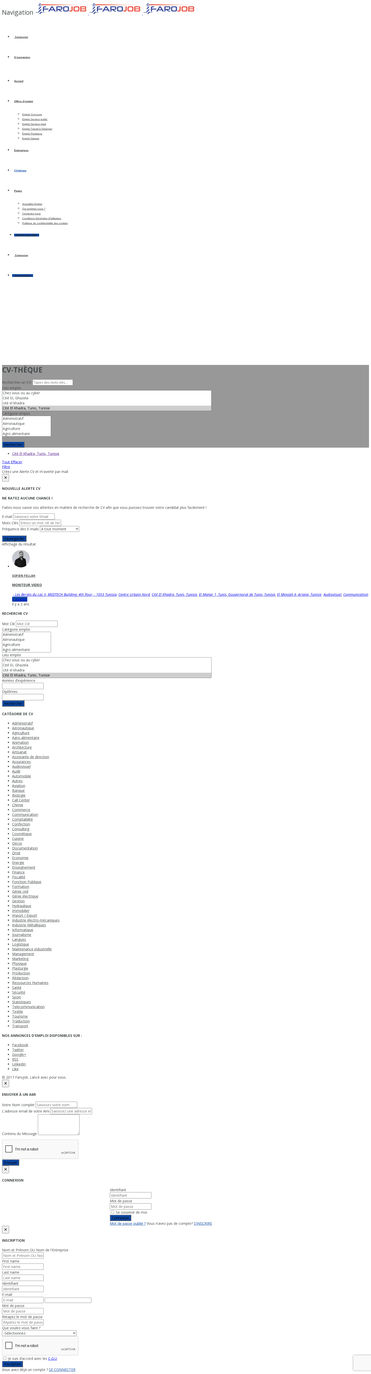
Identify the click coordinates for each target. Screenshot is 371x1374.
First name (10, 1261)
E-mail (7, 516)
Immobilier (21, 910)
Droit (16, 852)
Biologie (18, 795)
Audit (16, 771)
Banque (18, 790)
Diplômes (10, 691)
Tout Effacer (12, 462)
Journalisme (21, 934)
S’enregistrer (22, 57)
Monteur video (27, 584)
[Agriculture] (26, 428)
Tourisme (20, 1016)
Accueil (18, 81)
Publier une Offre (26, 235)
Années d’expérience (18, 680)
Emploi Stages (30, 138)
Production (21, 973)
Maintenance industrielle (32, 949)
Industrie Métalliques (29, 925)
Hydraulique (21, 905)
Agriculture (21, 732)
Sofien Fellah (23, 576)
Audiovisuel (332, 594)
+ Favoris (19, 599)
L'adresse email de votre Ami (25, 1111)
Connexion (21, 37)
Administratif (22, 723)
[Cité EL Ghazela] (106, 398)
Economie (20, 857)
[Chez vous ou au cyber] (106, 393)
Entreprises (21, 150)
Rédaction (20, 977)
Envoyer (10, 1162)
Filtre (6, 466)
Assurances (21, 761)
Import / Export (24, 915)
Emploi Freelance (32, 133)
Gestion (18, 901)
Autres (17, 780)
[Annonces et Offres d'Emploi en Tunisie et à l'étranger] (115, 13)
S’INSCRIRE (203, 1223)
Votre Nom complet (18, 1104)
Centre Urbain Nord (134, 594)
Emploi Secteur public (34, 119)
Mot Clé (8, 623)
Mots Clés (10, 522)
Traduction (21, 1021)
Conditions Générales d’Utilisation (41, 218)
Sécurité (18, 992)
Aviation (18, 785)
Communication (355, 594)
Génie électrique (25, 896)
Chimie (17, 804)
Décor (17, 843)
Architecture (22, 747)
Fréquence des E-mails (20, 529)
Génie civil (20, 891)
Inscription (12, 1364)
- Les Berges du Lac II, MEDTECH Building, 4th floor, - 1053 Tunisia (65, 594)
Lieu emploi (11, 387)
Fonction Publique (26, 881)
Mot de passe (121, 1200)
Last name (10, 1272)
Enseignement (23, 867)
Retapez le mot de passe (22, 1316)
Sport (16, 997)
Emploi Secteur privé (34, 124)
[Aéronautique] (26, 423)
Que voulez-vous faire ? (21, 1327)
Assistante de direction (30, 756)
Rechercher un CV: (17, 382)
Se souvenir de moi (131, 1212)
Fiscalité (18, 877)
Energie (18, 862)
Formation (20, 886)
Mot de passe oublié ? (128, 1223)
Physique (19, 963)
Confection (21, 824)
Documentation (25, 848)
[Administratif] (26, 418)
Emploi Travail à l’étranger (37, 128)
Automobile (21, 776)
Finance (18, 872)
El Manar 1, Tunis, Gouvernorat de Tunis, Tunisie (237, 594)
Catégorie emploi (16, 413)
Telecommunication (28, 1006)
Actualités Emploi (32, 204)
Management (23, 953)
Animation (20, 742)
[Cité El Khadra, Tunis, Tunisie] (106, 408)
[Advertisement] (185, 324)
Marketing (20, 958)
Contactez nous (31, 213)
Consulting (20, 828)
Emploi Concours (32, 114)
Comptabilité (22, 819)
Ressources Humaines (30, 982)
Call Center (21, 800)
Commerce (21, 809)
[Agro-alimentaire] (26, 433)
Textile (17, 1011)
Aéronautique (23, 728)
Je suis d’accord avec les (32, 1358)
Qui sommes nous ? (33, 208)
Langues (19, 939)
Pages (18, 190)
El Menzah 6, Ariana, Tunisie (299, 594)
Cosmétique (22, 833)
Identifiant (118, 1189)
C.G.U (52, 1358)
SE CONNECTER (62, 1369)
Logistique (20, 944)
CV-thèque (20, 170)
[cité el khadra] (106, 403)
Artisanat (19, 752)
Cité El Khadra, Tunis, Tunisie (35, 453)
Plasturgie (20, 968)
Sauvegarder (14, 538)
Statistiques (21, 1001)
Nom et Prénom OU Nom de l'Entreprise (35, 1250)
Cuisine (18, 838)
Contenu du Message (19, 1133)
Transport (20, 1025)
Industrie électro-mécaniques (36, 920)
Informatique (22, 929)
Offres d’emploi (23, 101)
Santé (16, 987)
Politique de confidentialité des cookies (45, 223)
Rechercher (13, 444)
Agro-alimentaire (25, 737)
